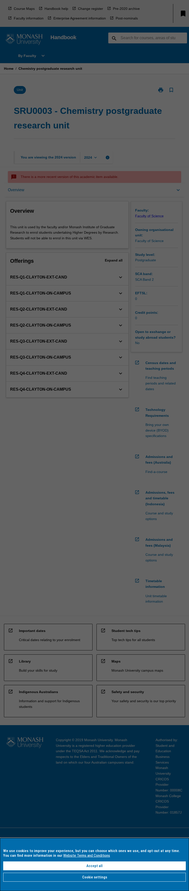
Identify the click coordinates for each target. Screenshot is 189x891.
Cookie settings (94, 877)
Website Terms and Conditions (86, 855)
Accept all (94, 866)
